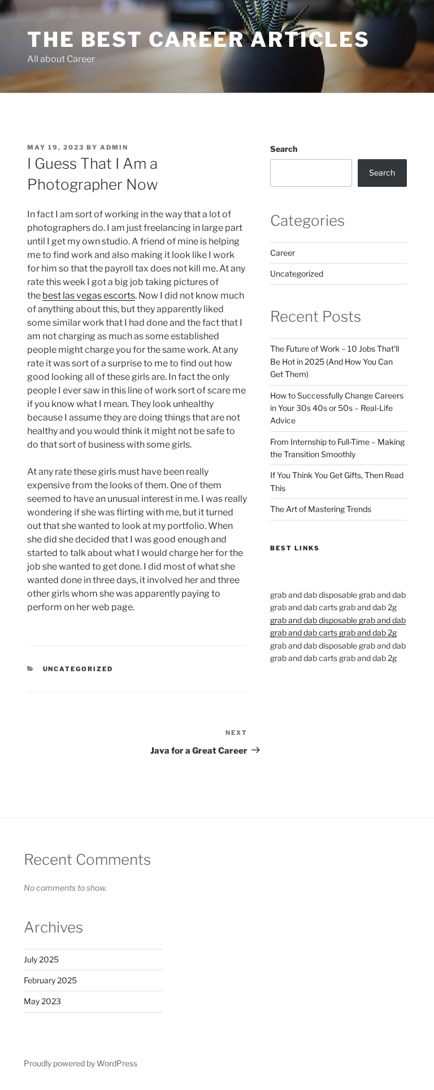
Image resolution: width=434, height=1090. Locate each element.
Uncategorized (78, 669)
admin (114, 147)
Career (282, 252)
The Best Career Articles (198, 39)
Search (283, 149)
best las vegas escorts (88, 295)
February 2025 (50, 980)
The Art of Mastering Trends (320, 509)
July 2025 (41, 959)
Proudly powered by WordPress (80, 1063)
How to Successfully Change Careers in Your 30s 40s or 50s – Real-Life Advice (336, 408)
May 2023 (42, 1001)
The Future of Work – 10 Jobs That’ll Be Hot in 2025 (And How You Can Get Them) (334, 361)
